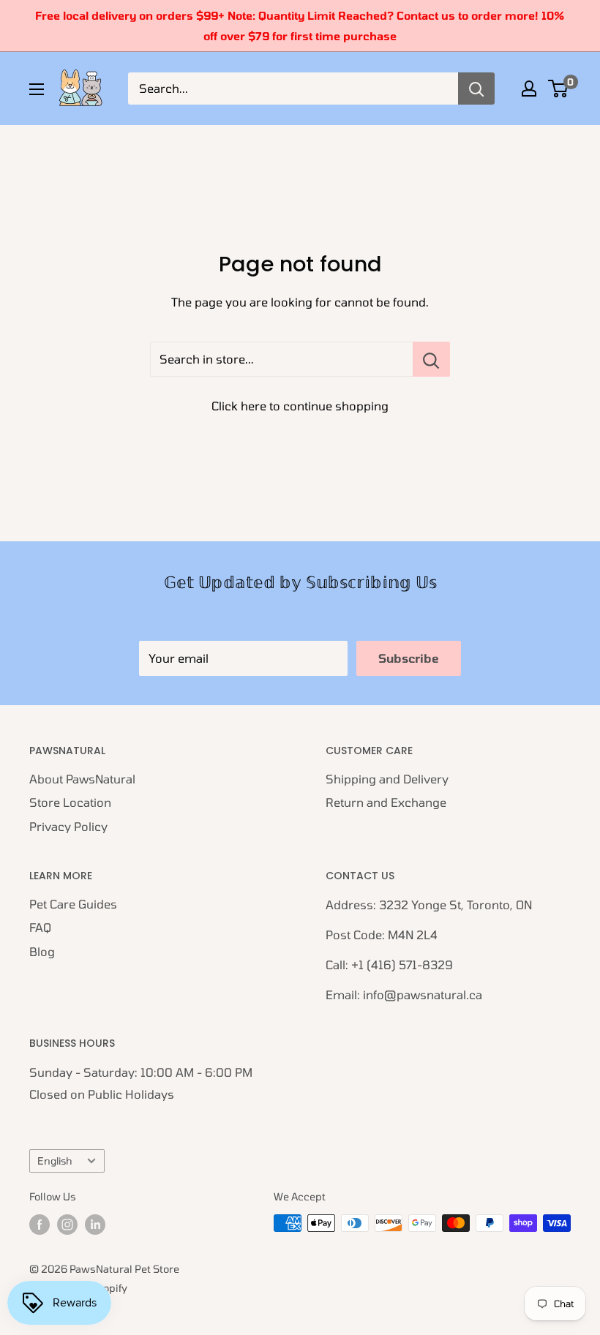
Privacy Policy (68, 826)
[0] (559, 88)
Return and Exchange (386, 802)
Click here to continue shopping (300, 406)
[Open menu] (36, 89)
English (54, 1160)
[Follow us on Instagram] (67, 1224)
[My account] (529, 88)
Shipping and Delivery (387, 779)
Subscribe (408, 658)
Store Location (70, 802)
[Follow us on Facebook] (39, 1224)
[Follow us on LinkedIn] (95, 1224)
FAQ (40, 927)
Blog (42, 951)
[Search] (476, 88)
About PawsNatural (82, 779)
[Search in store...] (431, 359)
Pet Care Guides (73, 904)
